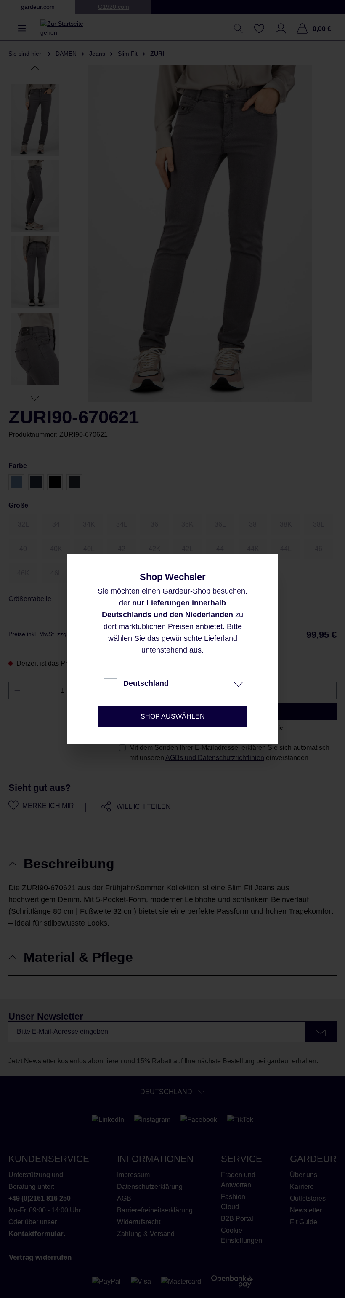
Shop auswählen (173, 716)
